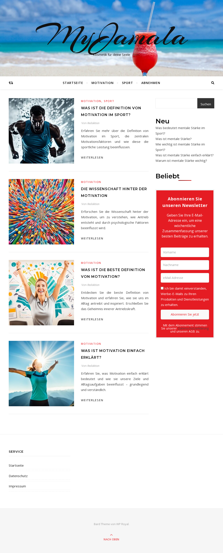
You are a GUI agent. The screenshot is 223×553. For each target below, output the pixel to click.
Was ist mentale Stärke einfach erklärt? (184, 155)
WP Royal (122, 524)
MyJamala (112, 35)
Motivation (102, 83)
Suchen (206, 104)
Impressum (17, 486)
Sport (127, 83)
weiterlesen (92, 157)
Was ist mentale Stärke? (173, 139)
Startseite (73, 83)
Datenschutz (18, 476)
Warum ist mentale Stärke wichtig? (181, 160)
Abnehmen (150, 83)
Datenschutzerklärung (193, 328)
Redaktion (93, 123)
